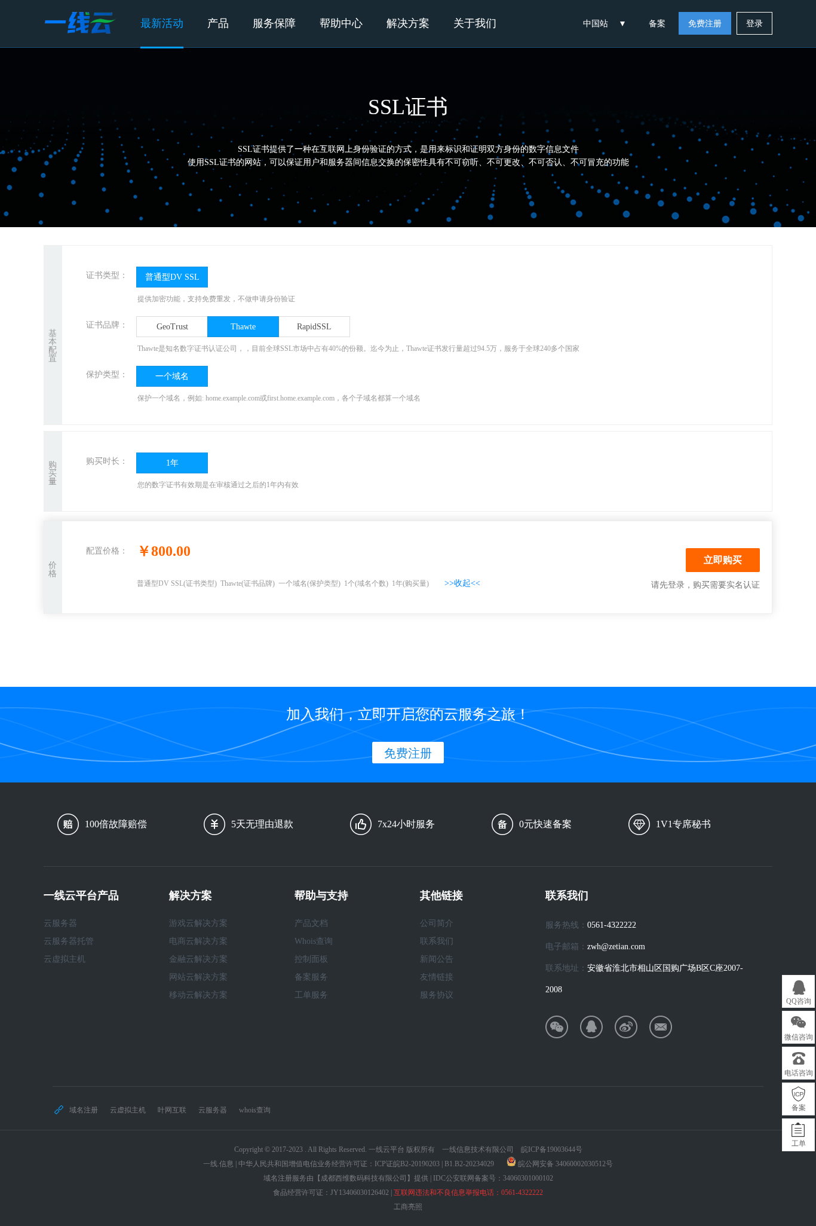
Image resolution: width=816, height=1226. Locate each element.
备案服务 (311, 977)
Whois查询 (314, 941)
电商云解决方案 (198, 941)
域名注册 (83, 1110)
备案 (657, 23)
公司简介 (436, 923)
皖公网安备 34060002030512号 (565, 1164)
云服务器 (60, 923)
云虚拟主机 (64, 959)
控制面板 (311, 959)
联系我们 (436, 941)
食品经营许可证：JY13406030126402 (331, 1192)
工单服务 (311, 994)
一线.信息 (218, 1164)
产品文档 (311, 923)
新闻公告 (436, 959)
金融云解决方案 (198, 959)
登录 (754, 23)
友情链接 (436, 977)
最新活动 (161, 23)
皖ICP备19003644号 (551, 1149)
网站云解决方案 (198, 977)
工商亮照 (408, 1207)
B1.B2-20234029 (469, 1164)
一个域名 (172, 376)
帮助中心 (341, 23)
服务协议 (436, 994)
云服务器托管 (69, 941)
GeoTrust (172, 326)
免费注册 (705, 23)
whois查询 (255, 1110)
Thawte (243, 326)
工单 (799, 1143)
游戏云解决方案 (198, 923)
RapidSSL (314, 326)
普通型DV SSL (172, 277)
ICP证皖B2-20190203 (407, 1164)
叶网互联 (172, 1110)
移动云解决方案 (198, 994)
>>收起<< (462, 583)
